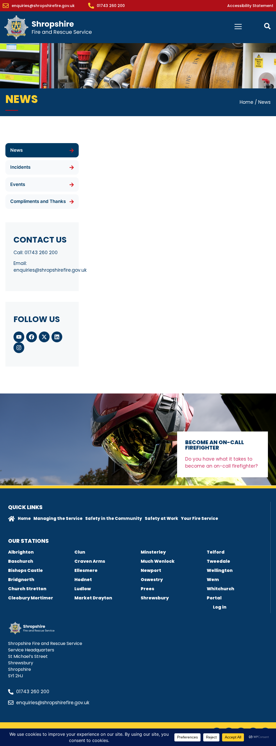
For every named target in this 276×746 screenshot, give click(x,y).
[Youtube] (18, 336)
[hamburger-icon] (238, 27)
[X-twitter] (44, 336)
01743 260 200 (41, 252)
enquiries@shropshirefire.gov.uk (50, 270)
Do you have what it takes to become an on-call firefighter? (222, 462)
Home (246, 102)
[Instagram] (18, 347)
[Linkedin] (56, 336)
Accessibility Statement (250, 5)
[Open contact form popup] (267, 26)
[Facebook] (31, 336)
